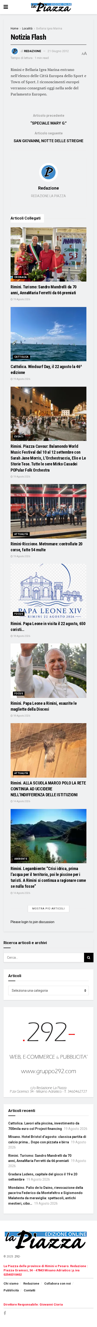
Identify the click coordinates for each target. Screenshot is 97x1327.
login (24, 922)
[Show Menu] (6, 7)
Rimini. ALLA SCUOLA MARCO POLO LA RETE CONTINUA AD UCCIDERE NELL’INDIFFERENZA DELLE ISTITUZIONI (48, 788)
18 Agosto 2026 (21, 636)
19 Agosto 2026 (21, 299)
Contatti (29, 1290)
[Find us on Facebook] (5, 1313)
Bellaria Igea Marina (49, 28)
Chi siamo (11, 1283)
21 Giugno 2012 (58, 51)
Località (27, 28)
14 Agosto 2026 (21, 801)
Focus (18, 614)
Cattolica (21, 357)
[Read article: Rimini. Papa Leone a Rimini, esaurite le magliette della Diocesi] (48, 670)
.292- (17, 1256)
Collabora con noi (57, 1283)
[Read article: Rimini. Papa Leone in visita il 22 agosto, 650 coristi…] (48, 591)
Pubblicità (11, 1290)
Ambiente (20, 859)
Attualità (21, 534)
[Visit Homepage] (51, 7)
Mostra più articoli (48, 908)
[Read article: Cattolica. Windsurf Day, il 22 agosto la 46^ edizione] (48, 334)
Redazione (32, 51)
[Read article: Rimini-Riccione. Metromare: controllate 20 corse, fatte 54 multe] (48, 511)
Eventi (18, 436)
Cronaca (20, 277)
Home (14, 28)
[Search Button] (88, 957)
